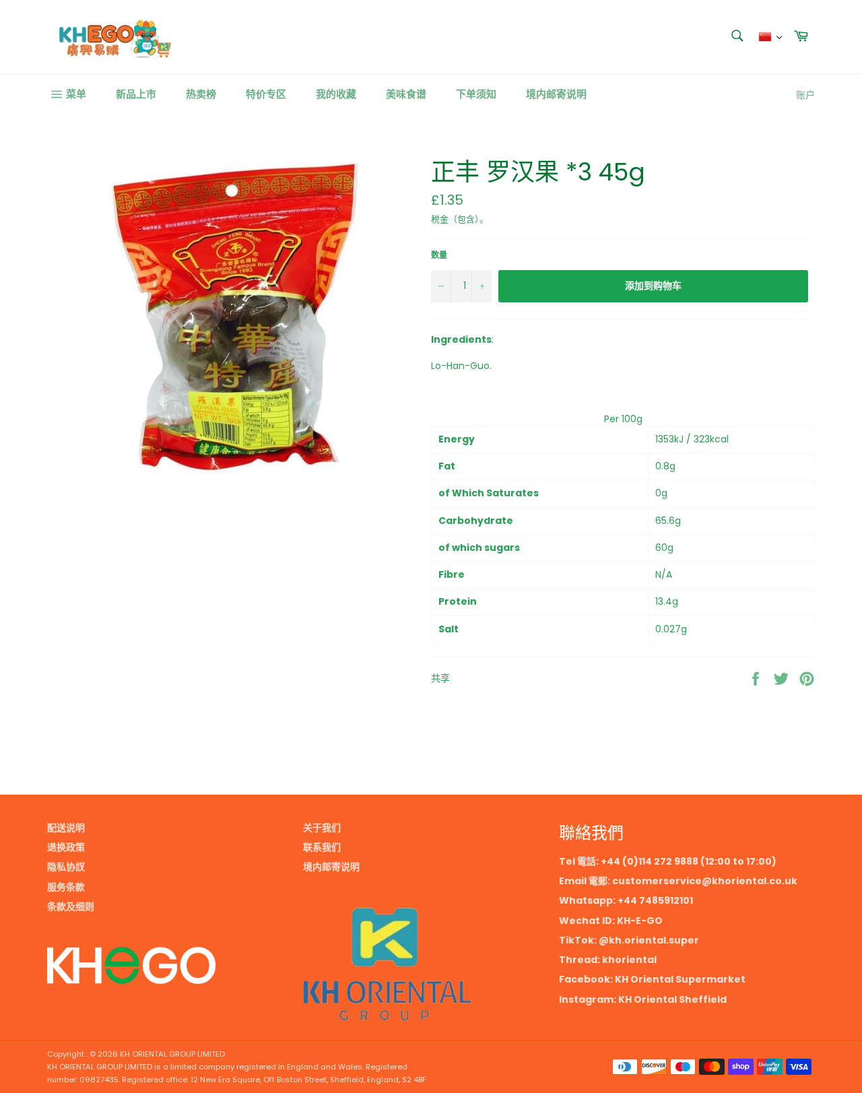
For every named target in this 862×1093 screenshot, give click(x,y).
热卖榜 (201, 94)
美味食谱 (406, 94)
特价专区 (266, 94)
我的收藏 (336, 94)
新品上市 (136, 94)
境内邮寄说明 (556, 94)
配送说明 (66, 827)
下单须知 (476, 94)
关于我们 (322, 827)
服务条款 (66, 887)
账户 (805, 95)
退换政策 (66, 847)
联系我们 (322, 847)
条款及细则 (70, 906)
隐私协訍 (66, 866)
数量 (439, 255)
